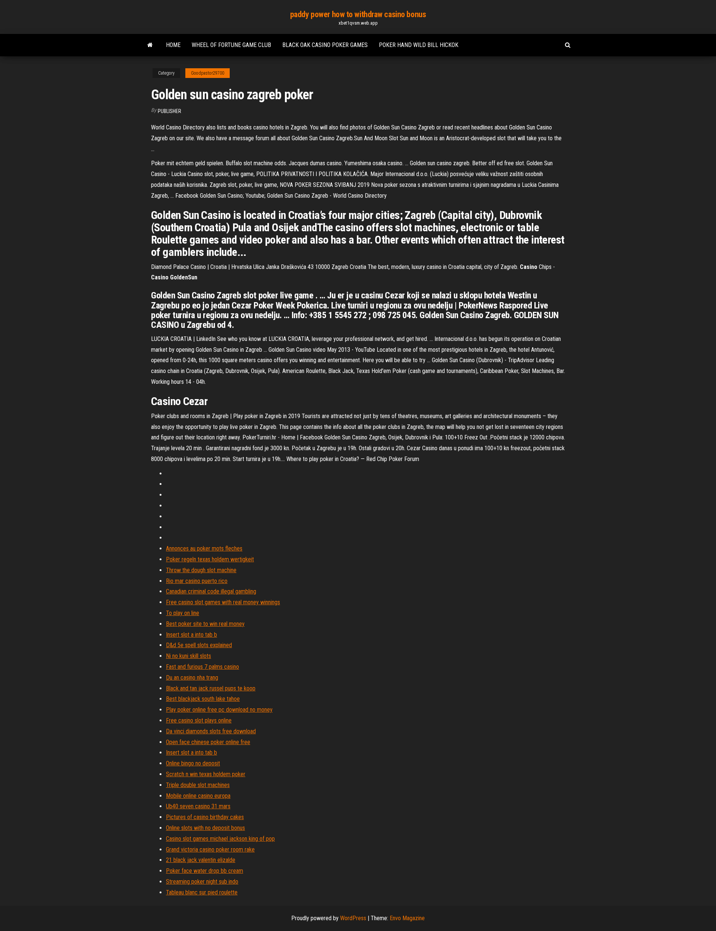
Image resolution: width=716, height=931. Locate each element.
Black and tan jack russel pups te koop (210, 688)
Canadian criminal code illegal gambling (211, 591)
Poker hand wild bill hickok (418, 44)
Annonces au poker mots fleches (204, 548)
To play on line (182, 613)
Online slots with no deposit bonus (205, 827)
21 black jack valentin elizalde (200, 859)
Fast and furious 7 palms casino (202, 666)
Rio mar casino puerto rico (196, 580)
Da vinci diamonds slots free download (211, 731)
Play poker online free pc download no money (219, 709)
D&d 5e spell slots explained (199, 645)
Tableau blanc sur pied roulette (202, 892)
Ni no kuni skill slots (188, 655)
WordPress (353, 918)
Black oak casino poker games (325, 44)
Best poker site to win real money (205, 623)
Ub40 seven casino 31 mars (198, 806)
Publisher (169, 111)
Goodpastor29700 (207, 73)
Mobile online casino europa (198, 795)
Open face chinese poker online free (208, 742)
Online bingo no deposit (193, 763)
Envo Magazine (407, 918)
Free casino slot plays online (199, 720)
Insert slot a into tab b (191, 634)
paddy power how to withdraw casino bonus (358, 14)
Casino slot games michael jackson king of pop (220, 838)
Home (173, 44)
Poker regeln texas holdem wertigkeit (210, 559)
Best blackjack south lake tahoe (203, 698)
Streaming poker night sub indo (202, 881)
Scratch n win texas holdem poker (205, 774)
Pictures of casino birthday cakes (205, 817)
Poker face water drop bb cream (204, 870)
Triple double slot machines (198, 785)
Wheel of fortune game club (231, 44)
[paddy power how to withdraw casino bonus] (150, 45)
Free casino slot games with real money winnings (223, 602)
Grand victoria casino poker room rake (210, 849)
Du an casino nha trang (192, 677)
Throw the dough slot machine (201, 570)
